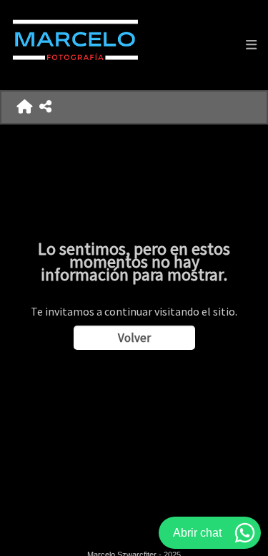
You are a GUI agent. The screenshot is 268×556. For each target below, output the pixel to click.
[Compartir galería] (45, 107)
